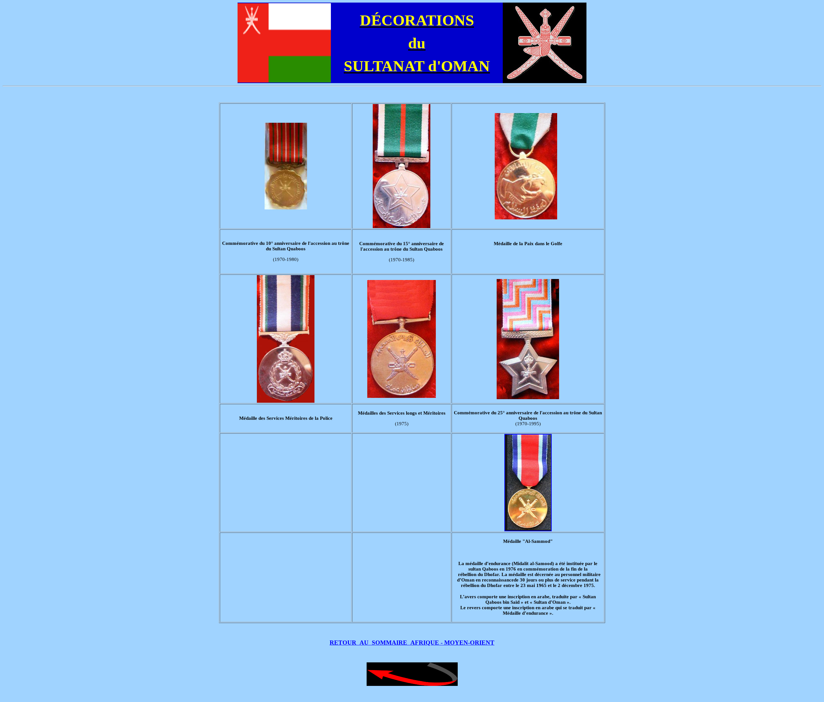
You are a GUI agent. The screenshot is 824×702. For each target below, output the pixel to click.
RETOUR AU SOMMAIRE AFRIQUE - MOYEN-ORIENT (412, 642)
